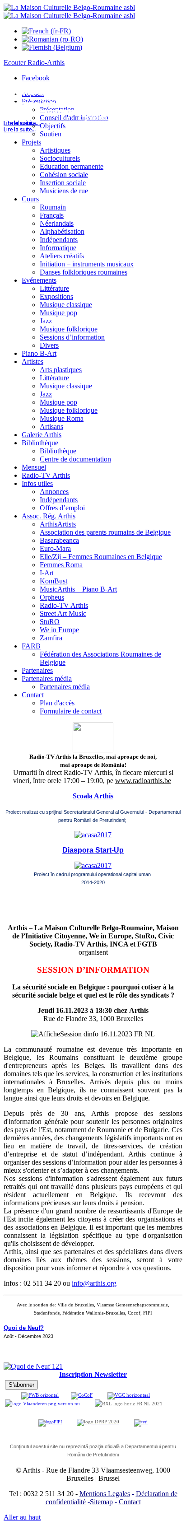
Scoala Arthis (93, 796)
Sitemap (101, 1502)
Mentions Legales (104, 1493)
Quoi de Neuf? (24, 1327)
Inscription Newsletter (93, 1374)
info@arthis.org (94, 1283)
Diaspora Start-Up (93, 850)
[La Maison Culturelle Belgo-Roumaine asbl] (69, 11)
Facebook (36, 78)
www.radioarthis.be (143, 780)
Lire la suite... (20, 129)
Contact (130, 1502)
